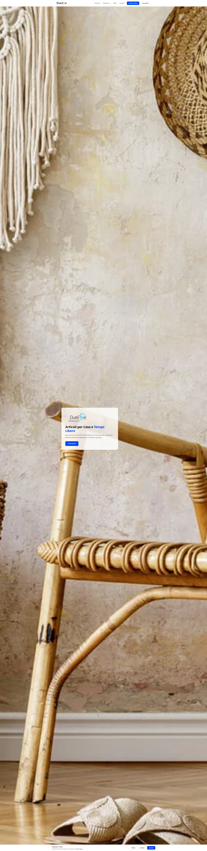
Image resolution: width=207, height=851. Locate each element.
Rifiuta (133, 848)
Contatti (121, 3)
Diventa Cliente (133, 3)
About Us (97, 3)
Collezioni (106, 3)
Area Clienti (145, 3)
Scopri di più (72, 443)
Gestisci (142, 848)
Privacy (80, 849)
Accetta (151, 848)
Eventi (115, 3)
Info (77, 849)
